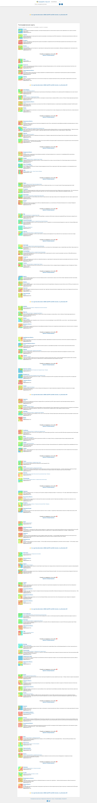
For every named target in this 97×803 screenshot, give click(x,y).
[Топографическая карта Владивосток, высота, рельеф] (20, 376)
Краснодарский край (30, 246)
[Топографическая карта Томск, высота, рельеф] (20, 463)
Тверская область (27, 380)
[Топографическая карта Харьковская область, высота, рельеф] (20, 627)
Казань (24, 95)
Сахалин (25, 706)
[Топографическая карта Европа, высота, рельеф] (20, 278)
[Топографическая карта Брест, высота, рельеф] (20, 438)
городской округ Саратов (38, 232)
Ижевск (25, 282)
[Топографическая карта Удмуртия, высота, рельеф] (20, 535)
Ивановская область (28, 600)
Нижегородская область (28, 101)
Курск (24, 521)
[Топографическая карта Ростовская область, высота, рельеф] (20, 498)
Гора (24, 631)
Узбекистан (25, 139)
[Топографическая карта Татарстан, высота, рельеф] (20, 258)
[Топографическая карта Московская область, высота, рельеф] (20, 123)
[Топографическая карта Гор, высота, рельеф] (20, 228)
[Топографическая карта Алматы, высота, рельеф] (20, 78)
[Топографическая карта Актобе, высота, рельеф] (20, 774)
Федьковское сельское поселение (41, 307)
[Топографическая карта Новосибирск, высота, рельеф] (20, 91)
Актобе (24, 772)
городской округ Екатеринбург (40, 252)
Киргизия (25, 288)
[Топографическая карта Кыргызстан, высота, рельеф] (20, 744)
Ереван (24, 318)
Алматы (25, 76)
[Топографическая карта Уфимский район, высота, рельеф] (20, 750)
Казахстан (25, 64)
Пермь (24, 183)
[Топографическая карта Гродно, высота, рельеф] (20, 387)
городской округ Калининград (41, 479)
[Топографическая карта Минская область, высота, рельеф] (20, 560)
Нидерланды (25, 227)
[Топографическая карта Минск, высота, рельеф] (20, 109)
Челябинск (25, 430)
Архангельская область (30, 307)
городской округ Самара (38, 159)
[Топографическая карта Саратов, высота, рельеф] (20, 233)
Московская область (28, 121)
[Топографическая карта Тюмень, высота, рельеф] (20, 265)
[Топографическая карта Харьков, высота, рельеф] (20, 135)
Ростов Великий (27, 613)
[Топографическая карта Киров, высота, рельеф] (20, 468)
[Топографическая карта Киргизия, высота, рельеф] (20, 289)
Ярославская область (30, 614)
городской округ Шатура (38, 620)
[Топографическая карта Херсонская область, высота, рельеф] (20, 663)
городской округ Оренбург (39, 412)
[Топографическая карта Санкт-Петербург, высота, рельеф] (20, 166)
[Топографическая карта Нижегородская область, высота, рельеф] (20, 103)
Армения (24, 319)
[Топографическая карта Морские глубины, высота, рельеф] (20, 370)
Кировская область (27, 527)
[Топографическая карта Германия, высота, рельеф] (20, 493)
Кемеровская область (28, 594)
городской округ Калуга (38, 754)
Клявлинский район (37, 768)
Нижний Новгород (27, 220)
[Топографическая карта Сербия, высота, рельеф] (20, 584)
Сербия (25, 582)
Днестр (25, 127)
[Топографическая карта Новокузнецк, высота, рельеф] (20, 652)
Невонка (25, 472)
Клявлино (25, 767)
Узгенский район (36, 743)
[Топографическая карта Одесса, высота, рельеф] (20, 565)
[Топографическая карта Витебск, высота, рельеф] (20, 407)
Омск (24, 736)
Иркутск (25, 312)
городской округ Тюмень (38, 264)
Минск (24, 107)
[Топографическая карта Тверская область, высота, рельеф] (20, 382)
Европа (25, 276)
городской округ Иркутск (38, 313)
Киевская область (27, 680)
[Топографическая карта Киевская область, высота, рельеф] (20, 682)
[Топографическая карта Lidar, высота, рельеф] (20, 172)
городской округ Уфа (35, 215)
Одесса (24, 563)
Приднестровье (30, 128)
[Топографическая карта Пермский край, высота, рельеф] (20, 295)
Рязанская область (29, 693)
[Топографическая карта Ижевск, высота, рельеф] (20, 283)
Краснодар (25, 245)
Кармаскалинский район (36, 553)
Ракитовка (25, 552)
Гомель (24, 442)
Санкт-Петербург (27, 164)
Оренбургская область (28, 337)
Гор (24, 226)
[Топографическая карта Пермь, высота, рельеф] (20, 185)
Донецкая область (27, 324)
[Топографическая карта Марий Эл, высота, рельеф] (20, 401)
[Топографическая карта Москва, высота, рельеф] (20, 47)
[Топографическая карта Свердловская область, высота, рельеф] (20, 688)
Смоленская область (28, 588)
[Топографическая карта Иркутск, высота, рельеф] (20, 313)
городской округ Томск (37, 462)
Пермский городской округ (37, 184)
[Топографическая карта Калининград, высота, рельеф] (20, 480)
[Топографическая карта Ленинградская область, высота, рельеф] (20, 72)
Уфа (24, 214)
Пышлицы (25, 619)
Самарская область (27, 152)
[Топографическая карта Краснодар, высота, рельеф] (20, 246)
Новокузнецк (26, 650)
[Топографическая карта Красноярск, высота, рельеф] (20, 196)
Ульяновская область (28, 723)
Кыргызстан (26, 742)
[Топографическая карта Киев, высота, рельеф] (20, 61)
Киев (24, 59)
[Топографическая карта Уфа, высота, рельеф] (20, 216)
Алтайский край (29, 350)
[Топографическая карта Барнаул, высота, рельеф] (20, 351)
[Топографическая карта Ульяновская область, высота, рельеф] (20, 725)
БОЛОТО (25, 306)
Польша (25, 717)
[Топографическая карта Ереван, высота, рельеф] (20, 319)
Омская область (29, 737)
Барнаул (25, 349)
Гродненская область (30, 387)
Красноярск (26, 194)
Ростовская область (27, 496)
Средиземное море (27, 656)
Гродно (24, 386)
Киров (24, 466)
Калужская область (29, 754)
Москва (25, 45)
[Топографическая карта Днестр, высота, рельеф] (20, 129)
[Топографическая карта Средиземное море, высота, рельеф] (20, 658)
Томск (24, 461)
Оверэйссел (30, 227)
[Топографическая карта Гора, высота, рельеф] (20, 633)
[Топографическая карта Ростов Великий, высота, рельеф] (20, 615)
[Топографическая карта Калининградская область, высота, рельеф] (20, 345)
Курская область (29, 522)
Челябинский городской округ (40, 431)
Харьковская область (30, 134)
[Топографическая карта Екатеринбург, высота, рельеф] (20, 252)
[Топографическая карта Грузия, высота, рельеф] (20, 571)
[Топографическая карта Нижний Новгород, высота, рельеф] (20, 222)
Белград (25, 644)
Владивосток (26, 374)
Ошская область (30, 743)
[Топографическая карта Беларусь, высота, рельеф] (20, 42)
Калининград (26, 478)
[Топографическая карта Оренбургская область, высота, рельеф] (20, 339)
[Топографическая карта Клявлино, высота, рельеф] (20, 769)
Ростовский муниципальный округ (40, 614)
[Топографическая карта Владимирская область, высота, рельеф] (20, 780)
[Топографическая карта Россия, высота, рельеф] (20, 31)
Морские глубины (27, 368)
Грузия (24, 569)
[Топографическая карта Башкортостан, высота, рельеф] (20, 541)
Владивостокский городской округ (39, 375)
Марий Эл (25, 399)
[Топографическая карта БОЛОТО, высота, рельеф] (20, 308)
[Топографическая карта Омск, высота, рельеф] (20, 738)
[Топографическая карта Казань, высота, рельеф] (20, 97)
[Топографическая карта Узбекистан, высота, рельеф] (20, 141)
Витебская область (30, 406)
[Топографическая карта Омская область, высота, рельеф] (20, 786)
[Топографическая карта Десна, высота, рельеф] (20, 419)
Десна (24, 417)
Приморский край (29, 375)
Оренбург (25, 411)
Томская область (29, 462)
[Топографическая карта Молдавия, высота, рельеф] (20, 191)
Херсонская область (27, 661)
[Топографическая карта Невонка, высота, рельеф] (20, 474)
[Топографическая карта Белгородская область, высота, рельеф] (20, 714)
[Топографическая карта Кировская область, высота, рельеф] (20, 529)
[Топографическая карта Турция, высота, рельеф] (20, 450)
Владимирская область (28, 778)
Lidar (24, 170)
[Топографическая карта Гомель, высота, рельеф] (20, 444)
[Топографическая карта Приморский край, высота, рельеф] (20, 510)
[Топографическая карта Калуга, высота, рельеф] (20, 755)
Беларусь (25, 40)
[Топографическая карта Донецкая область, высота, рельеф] (20, 326)
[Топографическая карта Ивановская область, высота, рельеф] (20, 602)
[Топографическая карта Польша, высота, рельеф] (20, 719)
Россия (24, 29)
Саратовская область (30, 232)
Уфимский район (27, 748)
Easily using (49, 14)
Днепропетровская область (31, 675)
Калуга (24, 753)
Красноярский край (29, 195)
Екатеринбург (26, 251)
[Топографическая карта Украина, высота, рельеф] (20, 36)
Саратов (25, 231)
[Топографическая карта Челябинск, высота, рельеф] (20, 432)
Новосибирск (26, 89)
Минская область (27, 558)
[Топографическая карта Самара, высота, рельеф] (20, 160)
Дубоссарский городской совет (38, 128)
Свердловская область (30, 252)
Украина (25, 34)
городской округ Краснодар (39, 246)
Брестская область (30, 437)
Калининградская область (29, 343)
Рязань (24, 692)
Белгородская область (28, 712)
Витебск (25, 405)
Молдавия (25, 128)
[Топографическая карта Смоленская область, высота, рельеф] (20, 590)
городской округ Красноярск (39, 195)
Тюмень (25, 263)
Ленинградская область (28, 70)
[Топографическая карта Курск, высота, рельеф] (20, 523)
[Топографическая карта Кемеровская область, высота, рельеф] (20, 596)
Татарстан (25, 257)
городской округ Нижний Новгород (41, 221)
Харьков (25, 133)
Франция (24, 171)
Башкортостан (28, 215)
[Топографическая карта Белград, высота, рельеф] (20, 646)
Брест (24, 436)
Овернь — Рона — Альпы (31, 171)
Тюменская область (29, 264)
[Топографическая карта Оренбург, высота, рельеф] (20, 413)
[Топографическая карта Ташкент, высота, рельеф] (20, 357)
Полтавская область (30, 632)
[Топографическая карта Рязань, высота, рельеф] (20, 694)
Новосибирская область (30, 90)
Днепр (24, 674)
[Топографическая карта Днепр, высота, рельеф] (20, 676)
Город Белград (28, 645)
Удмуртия (28, 283)
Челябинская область (30, 431)
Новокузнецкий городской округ (40, 651)
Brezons (40, 171)
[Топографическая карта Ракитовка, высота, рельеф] (20, 554)
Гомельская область (30, 443)
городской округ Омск (36, 737)
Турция (24, 448)
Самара (25, 158)
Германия (25, 491)
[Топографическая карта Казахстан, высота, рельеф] (20, 66)
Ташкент (25, 355)
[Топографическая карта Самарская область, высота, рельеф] (20, 154)
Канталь (37, 171)
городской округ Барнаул (37, 350)
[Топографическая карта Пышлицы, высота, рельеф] (20, 621)
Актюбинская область (31, 773)
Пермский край (29, 184)
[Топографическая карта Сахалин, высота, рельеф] (20, 708)
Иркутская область (29, 313)
